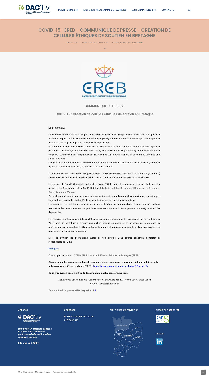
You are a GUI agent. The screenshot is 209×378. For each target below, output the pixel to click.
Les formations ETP (144, 10)
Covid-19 (102, 42)
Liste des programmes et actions (105, 10)
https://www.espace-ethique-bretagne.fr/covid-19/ (120, 266)
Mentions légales (42, 372)
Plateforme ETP (68, 10)
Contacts (167, 10)
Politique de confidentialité (64, 372)
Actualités (91, 42)
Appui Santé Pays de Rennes (129, 42)
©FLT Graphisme (25, 372)
